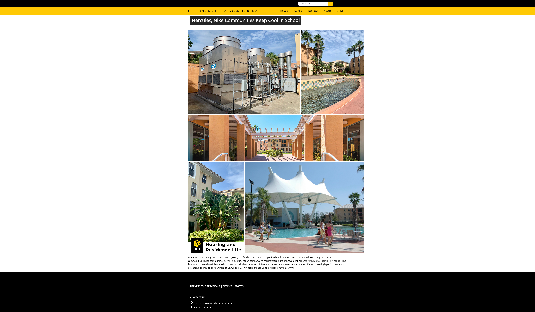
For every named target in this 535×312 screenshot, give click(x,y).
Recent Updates (233, 286)
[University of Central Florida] (222, 3)
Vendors (328, 11)
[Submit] (330, 4)
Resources (313, 11)
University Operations (205, 286)
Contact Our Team (202, 307)
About (340, 11)
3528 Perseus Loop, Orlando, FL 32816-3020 (214, 303)
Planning (298, 11)
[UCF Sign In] (285, 3)
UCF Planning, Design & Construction (223, 11)
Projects (284, 11)
